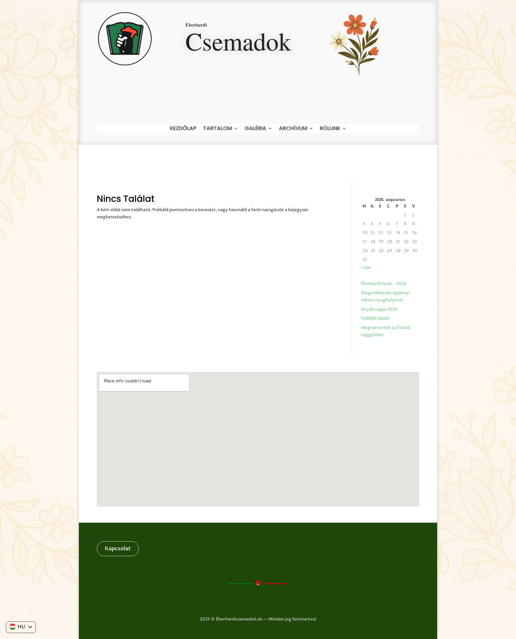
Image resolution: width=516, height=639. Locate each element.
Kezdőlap (183, 129)
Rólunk (330, 129)
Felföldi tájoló (375, 318)
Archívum (293, 129)
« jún (366, 267)
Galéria (255, 129)
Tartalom (217, 129)
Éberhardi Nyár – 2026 (383, 283)
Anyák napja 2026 (379, 309)
